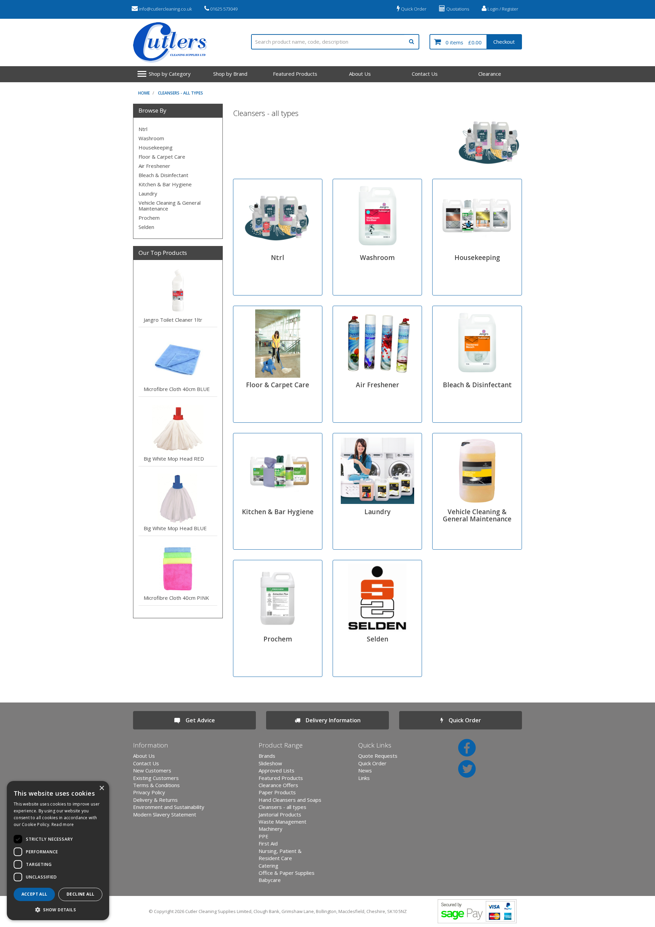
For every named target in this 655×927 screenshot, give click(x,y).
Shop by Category (170, 73)
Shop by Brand (230, 73)
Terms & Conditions (156, 785)
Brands (267, 755)
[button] (58, 909)
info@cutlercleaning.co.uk (165, 9)
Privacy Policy (149, 792)
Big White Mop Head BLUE (175, 528)
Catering (268, 865)
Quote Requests (377, 755)
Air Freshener (154, 165)
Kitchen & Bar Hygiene (165, 184)
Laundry (148, 193)
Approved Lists (276, 770)
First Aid (268, 843)
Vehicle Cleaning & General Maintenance (170, 205)
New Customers (152, 770)
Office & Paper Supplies (287, 872)
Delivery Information (330, 720)
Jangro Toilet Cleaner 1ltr (173, 319)
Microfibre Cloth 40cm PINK (176, 597)
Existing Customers (156, 777)
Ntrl (143, 129)
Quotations (457, 9)
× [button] (101, 788)
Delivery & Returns (155, 799)
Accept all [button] (34, 894)
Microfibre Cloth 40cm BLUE (177, 389)
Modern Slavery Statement (164, 814)
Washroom (151, 138)
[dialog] (58, 850)
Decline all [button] (80, 894)
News (365, 770)
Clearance (489, 73)
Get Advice (197, 720)
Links (364, 777)
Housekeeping (156, 147)
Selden (146, 226)
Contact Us (425, 73)
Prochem (149, 217)
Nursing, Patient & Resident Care (280, 854)
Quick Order (413, 9)
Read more (63, 824)
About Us (360, 73)
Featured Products (295, 73)
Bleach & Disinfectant (163, 175)
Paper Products (277, 792)
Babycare (270, 880)
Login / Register (502, 9)
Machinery (270, 828)
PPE (263, 836)
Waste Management (282, 821)
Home (144, 93)
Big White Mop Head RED (174, 458)
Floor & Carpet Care (162, 156)
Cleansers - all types (180, 93)
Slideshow (270, 763)
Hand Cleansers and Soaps (290, 799)
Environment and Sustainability (168, 806)
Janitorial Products (280, 814)
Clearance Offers (278, 785)
